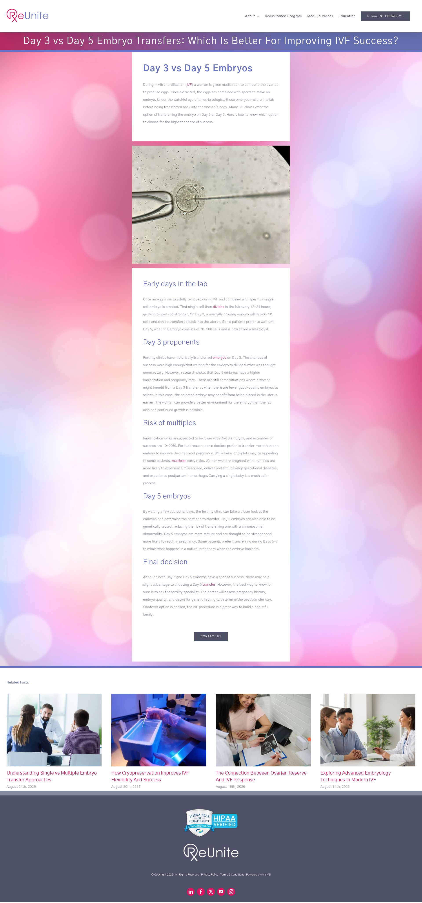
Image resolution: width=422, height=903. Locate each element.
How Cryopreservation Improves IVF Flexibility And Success (159, 730)
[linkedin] (191, 892)
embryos (219, 357)
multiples (179, 460)
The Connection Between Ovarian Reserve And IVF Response (263, 730)
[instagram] (231, 892)
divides (218, 307)
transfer (209, 584)
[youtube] (221, 892)
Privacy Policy (209, 874)
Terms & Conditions (232, 874)
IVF (189, 84)
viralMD (266, 874)
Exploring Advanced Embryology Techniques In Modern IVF (368, 730)
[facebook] (201, 892)
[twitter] (211, 892)
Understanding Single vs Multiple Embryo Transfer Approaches (54, 730)
